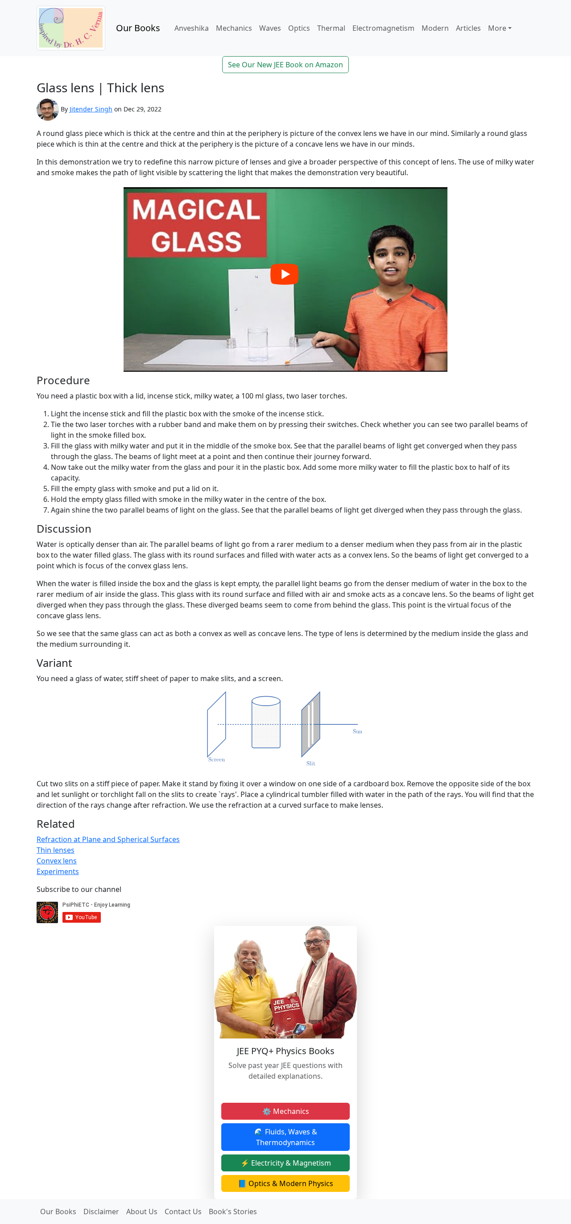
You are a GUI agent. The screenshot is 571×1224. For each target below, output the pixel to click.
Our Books (138, 28)
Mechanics (234, 28)
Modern (435, 28)
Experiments (58, 871)
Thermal (331, 28)
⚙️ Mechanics (285, 1111)
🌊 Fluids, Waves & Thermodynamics (285, 1137)
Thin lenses (55, 850)
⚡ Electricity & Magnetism (285, 1163)
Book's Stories (233, 1211)
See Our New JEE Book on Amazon (285, 65)
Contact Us (183, 1211)
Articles (468, 28)
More (497, 28)
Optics (299, 28)
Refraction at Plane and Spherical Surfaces (108, 839)
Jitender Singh (91, 109)
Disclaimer (101, 1211)
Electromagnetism (383, 28)
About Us (141, 1211)
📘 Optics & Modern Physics (285, 1183)
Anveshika (191, 28)
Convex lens (57, 861)
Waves (270, 28)
